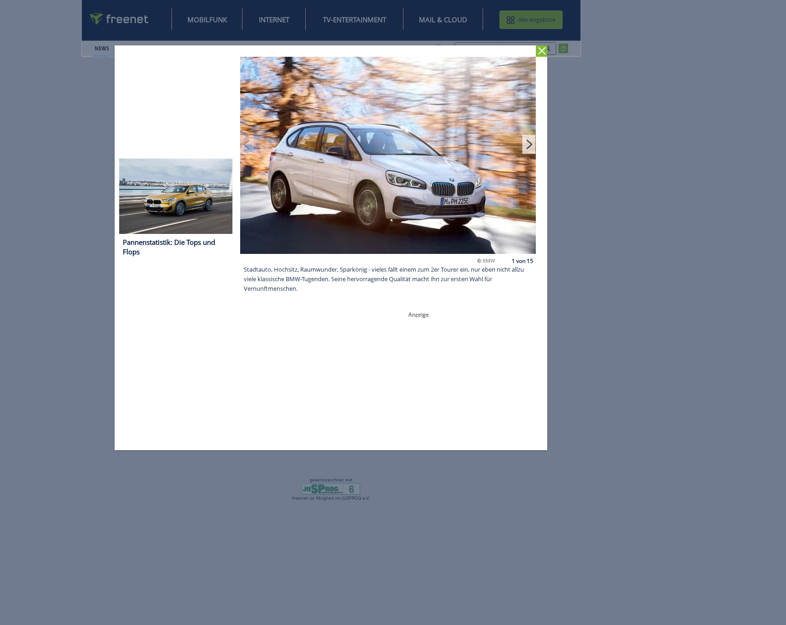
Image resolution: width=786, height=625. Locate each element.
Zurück (542, 51)
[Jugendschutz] (331, 488)
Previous (247, 144)
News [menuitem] (102, 48)
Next (529, 144)
